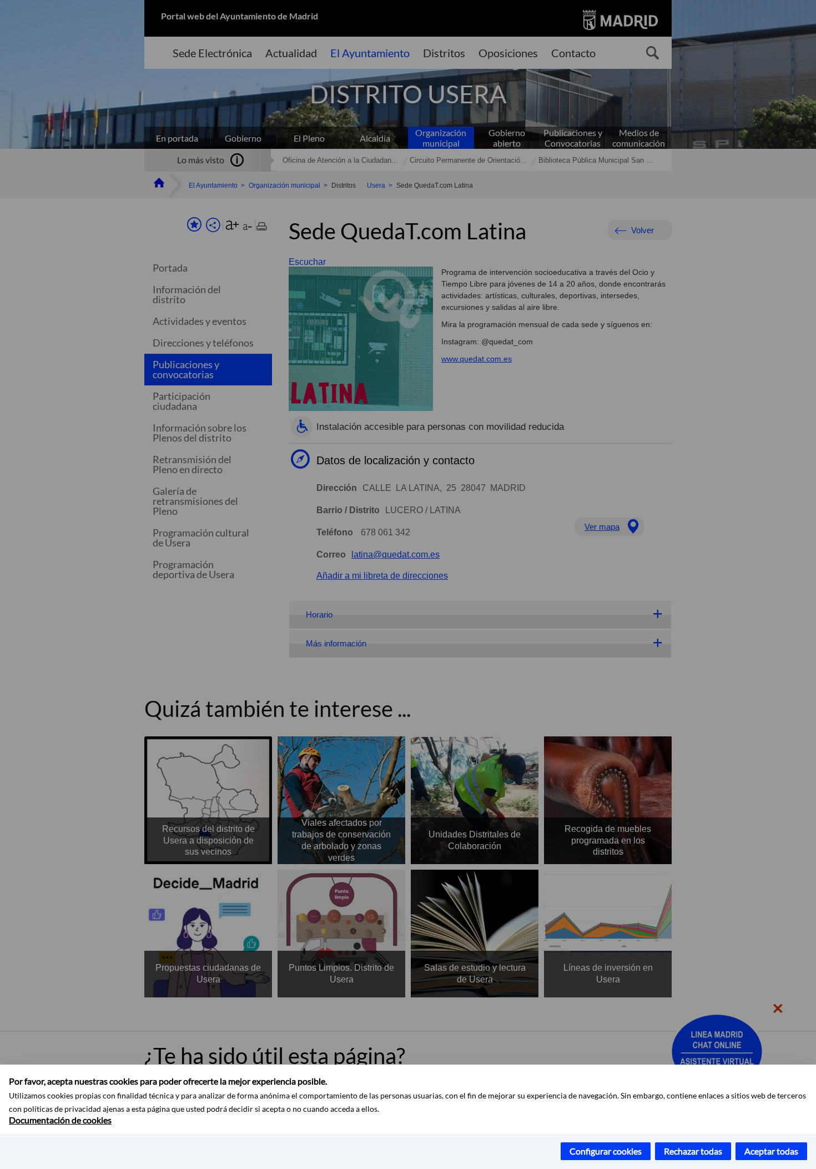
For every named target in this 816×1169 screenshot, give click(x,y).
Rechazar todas (693, 1151)
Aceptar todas (771, 1151)
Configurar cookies (606, 1151)
